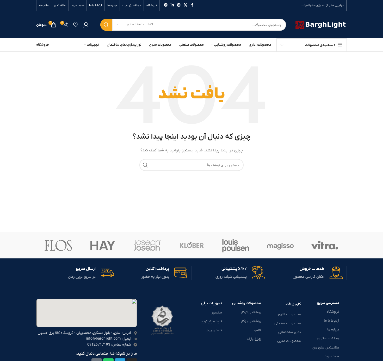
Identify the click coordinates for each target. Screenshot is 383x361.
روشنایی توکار (251, 312)
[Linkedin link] (172, 5)
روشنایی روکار (251, 321)
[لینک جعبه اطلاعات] (306, 273)
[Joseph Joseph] (147, 245)
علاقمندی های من (325, 347)
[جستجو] (106, 25)
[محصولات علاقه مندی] (75, 25)
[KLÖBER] (191, 245)
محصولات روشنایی (246, 303)
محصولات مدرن (289, 341)
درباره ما (333, 329)
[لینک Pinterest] (178, 5)
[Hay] (103, 245)
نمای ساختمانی (289, 332)
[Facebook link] (192, 5)
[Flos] (58, 245)
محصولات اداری (289, 314)
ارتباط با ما (331, 320)
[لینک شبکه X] (185, 5)
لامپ (257, 330)
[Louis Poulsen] (236, 245)
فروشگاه (332, 311)
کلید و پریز (214, 330)
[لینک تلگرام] (165, 5)
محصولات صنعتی (287, 323)
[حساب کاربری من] (86, 25)
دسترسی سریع (328, 302)
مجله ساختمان (328, 338)
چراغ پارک (254, 338)
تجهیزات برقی (211, 303)
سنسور (217, 312)
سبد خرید (332, 356)
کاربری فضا (293, 304)
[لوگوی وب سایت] (320, 24)
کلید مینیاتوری (211, 321)
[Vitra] (324, 245)
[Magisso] (280, 245)
